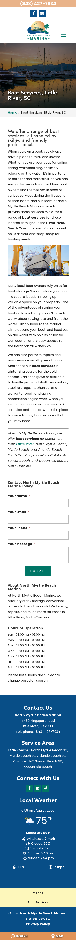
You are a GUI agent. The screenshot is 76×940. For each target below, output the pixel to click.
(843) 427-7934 (38, 4)
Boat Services (38, 902)
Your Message (21, 544)
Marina (38, 893)
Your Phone (19, 528)
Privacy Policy (38, 924)
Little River (25, 444)
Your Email (18, 512)
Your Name (19, 496)
